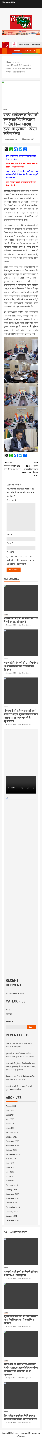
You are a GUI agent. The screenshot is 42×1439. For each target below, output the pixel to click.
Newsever (33, 1433)
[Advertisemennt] (21, 32)
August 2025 (11, 1159)
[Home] (4, 50)
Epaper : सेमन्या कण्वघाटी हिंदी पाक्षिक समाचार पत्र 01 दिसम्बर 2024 (29, 469)
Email (10, 543)
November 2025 (12, 1146)
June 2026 (10, 1115)
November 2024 (12, 1198)
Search (9, 1021)
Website (10, 552)
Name (10, 534)
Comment (12, 500)
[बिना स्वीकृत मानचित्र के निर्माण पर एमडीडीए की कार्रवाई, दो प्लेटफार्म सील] (21, 1395)
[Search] (34, 51)
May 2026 (10, 1119)
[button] (9, 51)
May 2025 (10, 1172)
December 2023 (12, 1220)
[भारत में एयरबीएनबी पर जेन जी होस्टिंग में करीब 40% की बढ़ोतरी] (21, 598)
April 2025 (10, 1176)
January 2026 (11, 1137)
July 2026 (10, 1110)
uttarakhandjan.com (12, 139)
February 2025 (12, 1185)
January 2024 (11, 1216)
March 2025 (11, 1181)
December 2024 (12, 1194)
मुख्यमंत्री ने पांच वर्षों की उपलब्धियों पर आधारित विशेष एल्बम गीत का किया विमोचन (21, 666)
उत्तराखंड (17, 51)
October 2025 (11, 1150)
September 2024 (13, 1207)
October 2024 (11, 1203)
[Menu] (9, 51)
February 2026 (12, 1132)
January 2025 (11, 1190)
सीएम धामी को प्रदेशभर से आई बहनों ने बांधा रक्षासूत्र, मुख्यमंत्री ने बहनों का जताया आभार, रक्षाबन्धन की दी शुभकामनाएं (21, 1066)
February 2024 (12, 1212)
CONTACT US (30, 51)
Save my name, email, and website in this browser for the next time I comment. (21, 560)
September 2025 (13, 1154)
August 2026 (11, 1106)
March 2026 (11, 1128)
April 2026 (10, 1124)
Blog (8, 1010)
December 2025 (12, 1141)
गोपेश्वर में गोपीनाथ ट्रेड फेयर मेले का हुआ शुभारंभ (12, 466)
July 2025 (10, 1163)
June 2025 (10, 1168)
